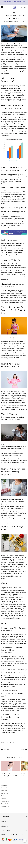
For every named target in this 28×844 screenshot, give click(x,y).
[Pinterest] (10, 742)
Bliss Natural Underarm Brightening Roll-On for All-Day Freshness (10, 775)
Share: (3, 742)
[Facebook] (7, 742)
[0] (25, 7)
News (14, 12)
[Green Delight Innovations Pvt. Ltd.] (14, 7)
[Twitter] (13, 742)
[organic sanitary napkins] (14, 235)
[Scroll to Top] (25, 835)
